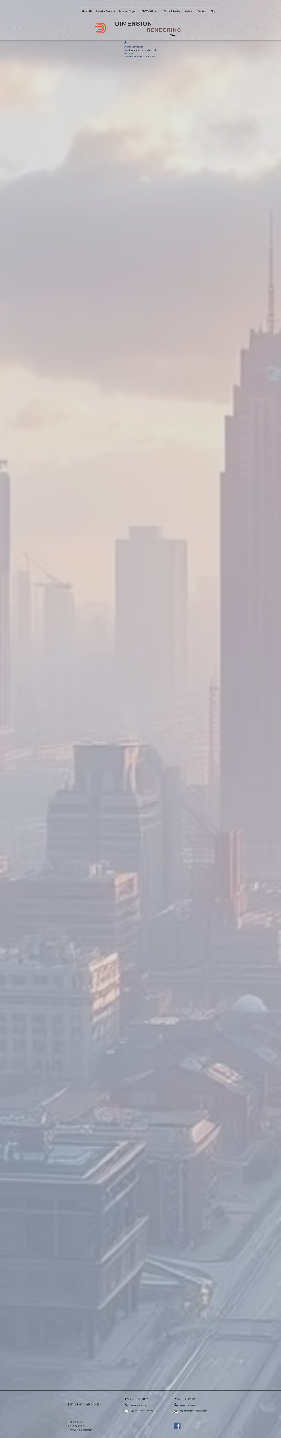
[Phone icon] (127, 1405)
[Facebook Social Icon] (177, 1426)
